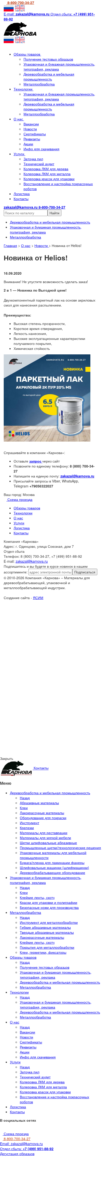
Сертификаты (35, 133)
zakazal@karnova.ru (77, 475)
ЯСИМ (38, 597)
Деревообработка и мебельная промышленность (49, 76)
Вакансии (31, 123)
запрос (35, 461)
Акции (28, 143)
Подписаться (84, 571)
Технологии (23, 88)
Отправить (51, 644)
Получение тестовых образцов (48, 59)
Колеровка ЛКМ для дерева (46, 168)
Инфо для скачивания (41, 148)
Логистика (22, 193)
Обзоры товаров (27, 54)
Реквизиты (32, 138)
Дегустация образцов (17, 1153)
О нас (19, 118)
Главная (10, 245)
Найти (54, 212)
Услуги (19, 153)
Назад (25, 797)
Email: (21, 1143)
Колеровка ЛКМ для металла (47, 173)
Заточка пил (33, 158)
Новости (30, 128)
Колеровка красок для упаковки (49, 178)
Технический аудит (39, 163)
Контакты (21, 198)
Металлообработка (39, 83)
